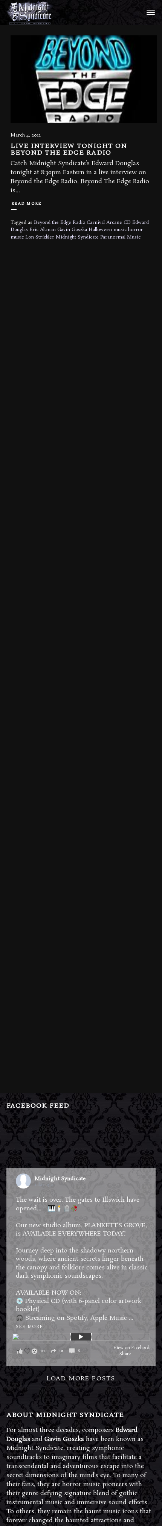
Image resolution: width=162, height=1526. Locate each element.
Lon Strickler (39, 237)
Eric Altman (42, 229)
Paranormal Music (120, 237)
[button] (51, 1351)
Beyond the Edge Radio (59, 222)
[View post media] (81, 1337)
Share (125, 1354)
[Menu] (149, 12)
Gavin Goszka (72, 229)
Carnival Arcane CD (109, 222)
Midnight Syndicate (77, 237)
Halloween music (108, 229)
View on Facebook (131, 1348)
